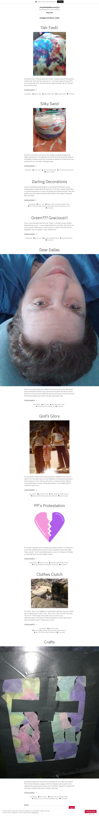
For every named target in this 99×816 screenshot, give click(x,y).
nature (67, 170)
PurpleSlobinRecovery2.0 (49, 7)
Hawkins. (56, 206)
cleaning (45, 630)
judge (40, 564)
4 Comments (50, 240)
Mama (60, 206)
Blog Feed (49, 13)
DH (42, 496)
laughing (50, 406)
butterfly (44, 206)
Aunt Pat (61, 170)
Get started (60, 1)
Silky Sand (49, 103)
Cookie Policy (35, 812)
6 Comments (50, 208)
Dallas (67, 238)
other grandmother (46, 564)
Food (55, 204)
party (64, 206)
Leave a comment (50, 172)
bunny (39, 798)
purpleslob (28, 94)
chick (44, 798)
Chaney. (48, 206)
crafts (45, 94)
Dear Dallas (49, 249)
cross (47, 798)
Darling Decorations (49, 181)
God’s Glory (49, 416)
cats (36, 632)
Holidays (63, 204)
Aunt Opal (34, 206)
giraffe (52, 206)
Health (48, 94)
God (47, 170)
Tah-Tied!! (49, 27)
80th (30, 206)
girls (61, 94)
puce (67, 206)
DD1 (46, 406)
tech (53, 406)
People (52, 94)
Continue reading (29, 90)
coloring (39, 406)
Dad (37, 496)
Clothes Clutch (50, 574)
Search (26, 805)
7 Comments (60, 406)
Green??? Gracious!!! (49, 217)
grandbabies (52, 798)
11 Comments (61, 632)
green (71, 238)
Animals (49, 204)
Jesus (50, 496)
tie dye (64, 94)
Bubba (34, 496)
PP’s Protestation (49, 505)
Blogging (40, 630)
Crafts (49, 642)
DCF (39, 632)
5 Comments (71, 94)
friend (58, 94)
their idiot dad (55, 564)
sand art (71, 170)
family (44, 496)
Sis (69, 206)
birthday (39, 206)
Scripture (66, 494)
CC (42, 798)
